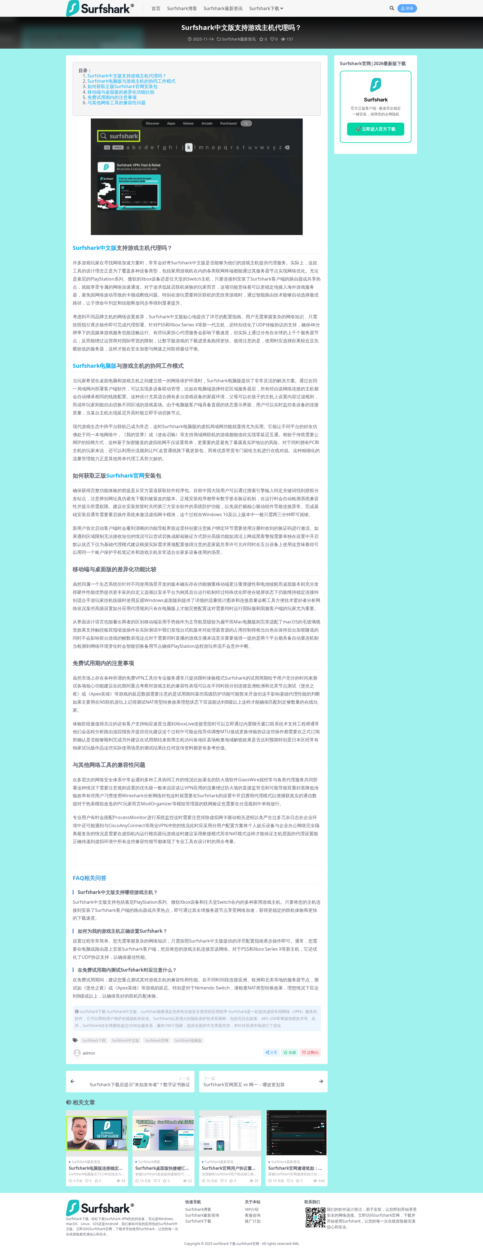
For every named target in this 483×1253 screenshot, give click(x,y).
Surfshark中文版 (95, 247)
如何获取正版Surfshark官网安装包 (122, 86)
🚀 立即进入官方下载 (376, 129)
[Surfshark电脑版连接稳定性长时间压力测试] (97, 1133)
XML (295, 1243)
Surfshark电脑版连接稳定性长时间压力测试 (96, 1170)
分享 (273, 1052)
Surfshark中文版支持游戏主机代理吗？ (127, 76)
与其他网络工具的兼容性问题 (116, 102)
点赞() (312, 1052)
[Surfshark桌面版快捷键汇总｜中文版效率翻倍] (163, 1133)
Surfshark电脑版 (95, 365)
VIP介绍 (252, 1209)
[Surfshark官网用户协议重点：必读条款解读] (230, 1133)
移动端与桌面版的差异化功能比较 (121, 92)
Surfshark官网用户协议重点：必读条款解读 (227, 1170)
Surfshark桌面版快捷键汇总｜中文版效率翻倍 (162, 1170)
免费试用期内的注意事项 (112, 97)
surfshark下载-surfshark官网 (236, 1243)
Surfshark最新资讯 (223, 8)
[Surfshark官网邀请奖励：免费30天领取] (297, 1133)
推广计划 (253, 1221)
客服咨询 (253, 1215)
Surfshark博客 (182, 8)
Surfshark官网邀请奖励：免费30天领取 (295, 1170)
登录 (409, 8)
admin (89, 1053)
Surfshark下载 (264, 8)
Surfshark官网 (125, 475)
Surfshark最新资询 (202, 1215)
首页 (155, 8)
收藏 (292, 1052)
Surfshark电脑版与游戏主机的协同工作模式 (131, 81)
